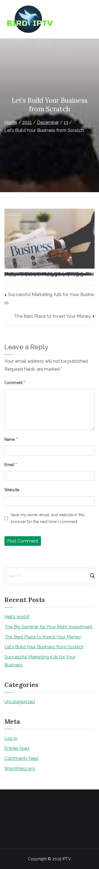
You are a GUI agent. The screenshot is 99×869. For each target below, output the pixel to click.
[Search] (90, 576)
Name (11, 439)
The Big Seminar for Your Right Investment (48, 626)
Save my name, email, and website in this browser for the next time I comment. (48, 518)
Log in (10, 738)
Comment (14, 382)
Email (10, 464)
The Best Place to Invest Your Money (52, 316)
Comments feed (21, 758)
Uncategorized (19, 701)
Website (11, 490)
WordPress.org (19, 768)
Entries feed (16, 748)
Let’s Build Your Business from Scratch (44, 646)
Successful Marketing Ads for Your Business (39, 661)
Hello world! (16, 616)
